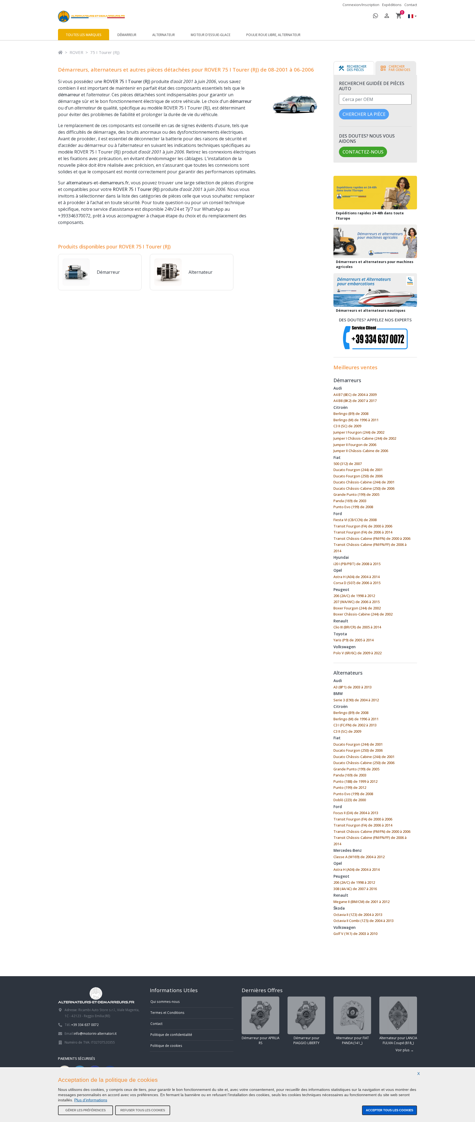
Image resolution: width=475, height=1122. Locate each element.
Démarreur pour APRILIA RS (260, 1040)
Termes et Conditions (167, 1012)
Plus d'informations (90, 1100)
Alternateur (163, 34)
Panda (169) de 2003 (349, 500)
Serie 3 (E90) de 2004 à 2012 (356, 699)
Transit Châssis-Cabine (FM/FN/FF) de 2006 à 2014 (370, 547)
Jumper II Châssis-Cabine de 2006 (360, 450)
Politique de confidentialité (171, 1034)
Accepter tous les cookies (389, 1110)
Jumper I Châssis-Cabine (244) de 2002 (364, 438)
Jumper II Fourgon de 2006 (354, 444)
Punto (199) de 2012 (349, 787)
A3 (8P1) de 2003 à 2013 (352, 687)
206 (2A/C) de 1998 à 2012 (354, 595)
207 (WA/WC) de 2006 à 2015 (356, 601)
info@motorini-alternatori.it (95, 1033)
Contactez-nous (363, 152)
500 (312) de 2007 (347, 463)
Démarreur (126, 34)
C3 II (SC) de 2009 (347, 425)
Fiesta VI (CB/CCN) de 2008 (355, 519)
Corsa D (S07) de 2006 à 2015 (356, 582)
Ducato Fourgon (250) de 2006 (358, 476)
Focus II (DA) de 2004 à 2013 (355, 812)
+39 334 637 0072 (85, 1024)
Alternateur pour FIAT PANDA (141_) (352, 1040)
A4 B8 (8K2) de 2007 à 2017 (355, 400)
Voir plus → (405, 1050)
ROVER (76, 52)
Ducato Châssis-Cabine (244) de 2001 (363, 482)
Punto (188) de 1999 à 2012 (355, 781)
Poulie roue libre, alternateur (273, 34)
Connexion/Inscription (361, 4)
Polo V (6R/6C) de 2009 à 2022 (357, 652)
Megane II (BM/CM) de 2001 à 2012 (361, 901)
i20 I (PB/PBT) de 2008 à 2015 (356, 563)
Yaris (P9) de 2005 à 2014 (353, 639)
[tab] (354, 68)
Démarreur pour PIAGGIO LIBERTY (306, 1040)
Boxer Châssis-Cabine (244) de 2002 (363, 614)
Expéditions (392, 4)
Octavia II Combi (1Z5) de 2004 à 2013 (363, 920)
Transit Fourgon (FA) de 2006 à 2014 (362, 532)
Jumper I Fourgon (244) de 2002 (358, 432)
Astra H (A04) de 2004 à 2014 (356, 576)
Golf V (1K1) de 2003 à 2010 (355, 933)
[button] (411, 16)
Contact (410, 4)
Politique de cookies (166, 1045)
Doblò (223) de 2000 (349, 799)
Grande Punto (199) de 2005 (356, 494)
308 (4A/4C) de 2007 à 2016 (355, 888)
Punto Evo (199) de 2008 (353, 506)
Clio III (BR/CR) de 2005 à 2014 (357, 627)
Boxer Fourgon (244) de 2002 (357, 608)
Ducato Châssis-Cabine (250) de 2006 (363, 488)
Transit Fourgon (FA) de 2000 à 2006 (362, 526)
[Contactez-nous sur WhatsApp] (375, 16)
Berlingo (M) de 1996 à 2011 (356, 419)
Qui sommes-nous (165, 1001)
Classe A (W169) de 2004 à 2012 (359, 856)
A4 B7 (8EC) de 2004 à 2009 (355, 394)
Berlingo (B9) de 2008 (350, 413)
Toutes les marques (83, 34)
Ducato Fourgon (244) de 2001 (358, 469)
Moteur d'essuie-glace (210, 34)
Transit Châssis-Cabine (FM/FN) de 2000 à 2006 (371, 538)
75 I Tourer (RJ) (105, 52)
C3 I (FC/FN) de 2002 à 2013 (355, 725)
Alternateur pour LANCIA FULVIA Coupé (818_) (398, 1040)
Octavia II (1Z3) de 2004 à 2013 (357, 914)
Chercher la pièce (364, 114)
